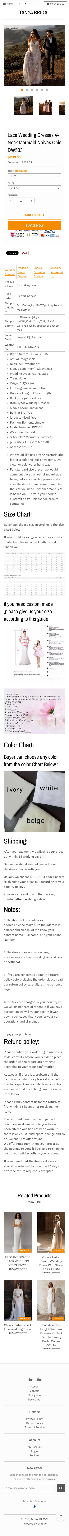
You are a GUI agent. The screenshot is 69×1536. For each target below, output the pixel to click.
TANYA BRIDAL (34, 12)
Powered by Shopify (35, 1523)
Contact (34, 1390)
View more (34, 1202)
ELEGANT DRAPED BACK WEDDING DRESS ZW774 (17, 1261)
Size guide (21, 171)
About (34, 1386)
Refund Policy (34, 1423)
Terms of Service (35, 1427)
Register (35, 1455)
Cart (57, 3)
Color (11, 183)
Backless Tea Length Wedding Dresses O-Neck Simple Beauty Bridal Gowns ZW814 (51, 1335)
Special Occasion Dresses (39, 272)
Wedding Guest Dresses (22, 272)
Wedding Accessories (57, 272)
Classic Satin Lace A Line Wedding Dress (18, 1327)
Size (17, 171)
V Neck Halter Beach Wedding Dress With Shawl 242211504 (51, 1263)
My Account (35, 1447)
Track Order (34, 1399)
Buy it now (34, 225)
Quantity (13, 195)
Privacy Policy (34, 1419)
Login (34, 1451)
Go (61, 1488)
